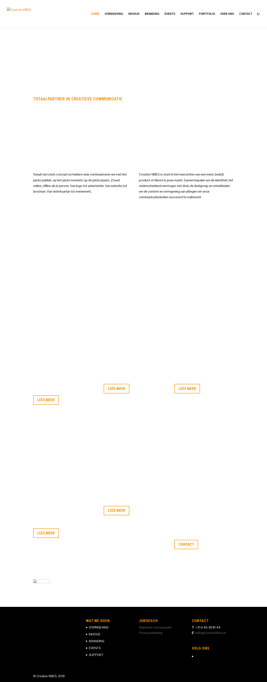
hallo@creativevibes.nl (210, 633)
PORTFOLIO (207, 14)
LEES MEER (46, 400)
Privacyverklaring (150, 633)
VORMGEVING (114, 14)
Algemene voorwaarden (155, 627)
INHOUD (134, 14)
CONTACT (245, 14)
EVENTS (170, 14)
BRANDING (152, 14)
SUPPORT (187, 14)
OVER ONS (227, 14)
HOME (95, 14)
